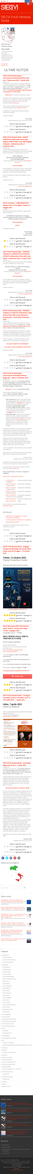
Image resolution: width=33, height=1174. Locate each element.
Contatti (28, 1161)
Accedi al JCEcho (6, 1153)
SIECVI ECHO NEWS (6, 1066)
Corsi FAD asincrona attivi (8, 1023)
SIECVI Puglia (6, 995)
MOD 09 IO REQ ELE (11, 501)
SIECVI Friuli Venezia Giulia (9, 979)
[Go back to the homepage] (9, 8)
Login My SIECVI (5, 1144)
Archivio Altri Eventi (7, 957)
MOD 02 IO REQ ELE (11, 491)
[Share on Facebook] (3, 859)
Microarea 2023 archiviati (9, 1052)
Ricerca (18, 1161)
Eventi (3, 1028)
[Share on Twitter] (7, 859)
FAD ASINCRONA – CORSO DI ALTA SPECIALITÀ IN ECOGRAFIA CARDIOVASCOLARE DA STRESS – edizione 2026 (13, 900)
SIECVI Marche (6, 988)
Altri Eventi (5, 1030)
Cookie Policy (20, 1170)
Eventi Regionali (6, 1035)
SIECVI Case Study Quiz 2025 (8, 1064)
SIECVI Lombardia (7, 986)
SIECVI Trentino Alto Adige (9, 1004)
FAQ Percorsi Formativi (8, 1042)
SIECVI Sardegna (7, 997)
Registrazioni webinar (7, 1057)
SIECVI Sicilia (6, 1000)
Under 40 (4, 1081)
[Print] (18, 859)
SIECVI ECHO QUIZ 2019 (7, 1071)
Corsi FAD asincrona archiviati (9, 1021)
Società (23, 1161)
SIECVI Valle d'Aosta (8, 1009)
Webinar (4, 1084)
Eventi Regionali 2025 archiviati (9, 1038)
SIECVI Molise (6, 990)
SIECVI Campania (7, 974)
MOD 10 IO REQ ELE (11, 495)
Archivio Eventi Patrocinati (9, 959)
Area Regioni (5, 965)
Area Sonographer (6, 1014)
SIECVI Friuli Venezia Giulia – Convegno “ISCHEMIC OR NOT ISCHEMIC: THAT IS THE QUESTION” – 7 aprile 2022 (16, 697)
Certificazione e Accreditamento (8, 1161)
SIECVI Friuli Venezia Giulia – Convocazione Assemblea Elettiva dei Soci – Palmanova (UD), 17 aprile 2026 (16, 78)
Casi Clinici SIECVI (6, 1016)
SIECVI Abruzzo (6, 967)
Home (2, 1159)
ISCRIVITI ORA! (18, 676)
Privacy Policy (13, 1170)
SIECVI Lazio (6, 981)
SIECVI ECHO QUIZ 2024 (7, 1076)
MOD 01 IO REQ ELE (11, 487)
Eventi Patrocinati (7, 1033)
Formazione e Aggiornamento (12, 1159)
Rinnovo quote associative (12, 522)
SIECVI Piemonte (7, 993)
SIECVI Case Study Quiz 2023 (8, 1062)
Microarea (4, 1050)
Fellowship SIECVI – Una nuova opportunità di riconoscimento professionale (16, 1150)
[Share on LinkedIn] (11, 859)
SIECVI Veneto (6, 1011)
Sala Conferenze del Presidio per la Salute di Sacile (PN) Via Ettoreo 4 (16, 326)
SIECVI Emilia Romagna (8, 976)
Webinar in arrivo (6, 1086)
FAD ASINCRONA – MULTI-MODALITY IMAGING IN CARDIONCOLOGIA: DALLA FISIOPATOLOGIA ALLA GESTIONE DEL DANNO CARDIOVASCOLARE (11, 932)
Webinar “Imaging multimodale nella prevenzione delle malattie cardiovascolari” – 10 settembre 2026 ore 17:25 (13, 908)
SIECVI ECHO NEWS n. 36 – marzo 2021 (12, 1069)
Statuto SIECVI (6, 476)
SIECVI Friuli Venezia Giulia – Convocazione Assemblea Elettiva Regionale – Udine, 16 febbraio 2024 (15, 375)
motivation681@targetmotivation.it (14, 650)
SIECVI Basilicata (7, 969)
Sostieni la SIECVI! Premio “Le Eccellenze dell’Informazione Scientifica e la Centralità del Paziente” (13, 939)
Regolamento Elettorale (17, 476)
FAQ (3, 1040)
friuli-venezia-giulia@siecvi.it (4, 64)
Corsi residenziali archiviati (8, 1026)
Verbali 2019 (6, 1074)
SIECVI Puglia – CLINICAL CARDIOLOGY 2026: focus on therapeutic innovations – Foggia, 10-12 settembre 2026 (13, 923)
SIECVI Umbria (6, 1007)
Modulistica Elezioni (22, 107)
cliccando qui (15, 103)
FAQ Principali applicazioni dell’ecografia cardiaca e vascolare (17, 1045)
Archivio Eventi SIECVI (8, 962)
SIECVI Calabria (7, 972)
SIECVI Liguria (6, 983)
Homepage (4, 1047)
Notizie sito (4, 1055)
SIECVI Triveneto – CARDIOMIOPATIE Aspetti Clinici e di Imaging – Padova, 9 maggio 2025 (16, 205)
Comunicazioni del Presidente (9, 1019)
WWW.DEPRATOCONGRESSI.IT (10, 716)
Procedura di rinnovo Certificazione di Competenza (18, 519)
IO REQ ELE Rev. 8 (10, 480)
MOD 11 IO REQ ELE (11, 484)
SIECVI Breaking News (7, 1059)
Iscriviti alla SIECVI (6, 1147)
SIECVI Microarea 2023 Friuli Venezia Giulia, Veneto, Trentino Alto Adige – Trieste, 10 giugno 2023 (15, 628)
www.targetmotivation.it (12, 651)
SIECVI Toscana (7, 1002)
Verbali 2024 (6, 1079)
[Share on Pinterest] (15, 859)
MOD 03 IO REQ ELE (11, 499)
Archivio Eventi (5, 955)
